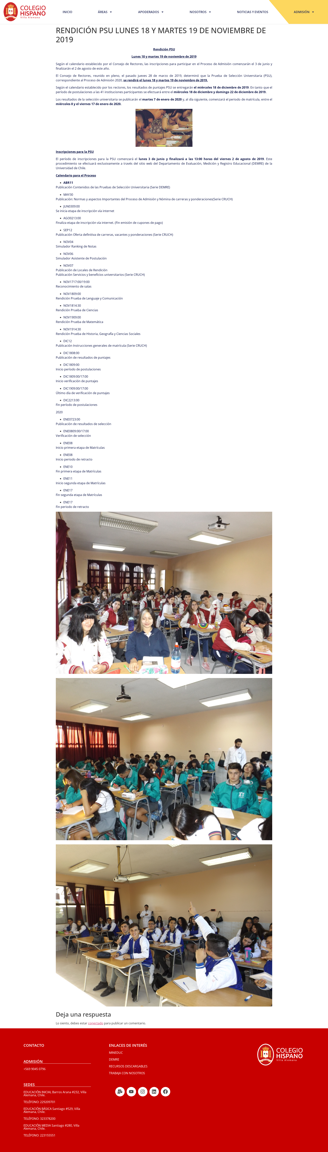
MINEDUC (116, 1053)
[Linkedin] (154, 1091)
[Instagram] (142, 1091)
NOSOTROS (198, 12)
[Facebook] (165, 1091)
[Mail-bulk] (120, 1091)
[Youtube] (131, 1091)
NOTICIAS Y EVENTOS (252, 12)
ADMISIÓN (302, 12)
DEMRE (114, 1059)
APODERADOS (148, 12)
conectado (95, 1023)
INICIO (67, 12)
